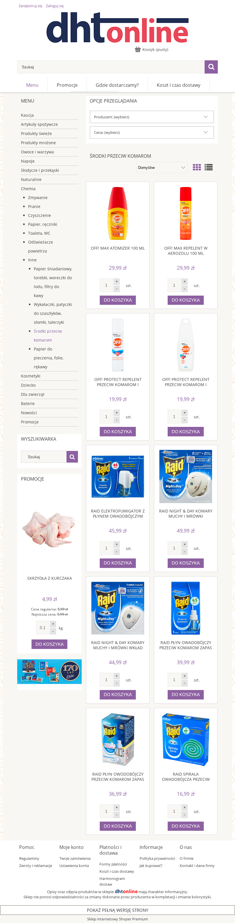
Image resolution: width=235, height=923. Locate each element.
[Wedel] (49, 671)
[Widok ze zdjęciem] (197, 167)
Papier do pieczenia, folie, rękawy (48, 357)
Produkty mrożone (38, 142)
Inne (32, 260)
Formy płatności (113, 864)
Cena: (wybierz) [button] (107, 132)
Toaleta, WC (39, 233)
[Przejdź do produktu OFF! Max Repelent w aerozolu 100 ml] (186, 213)
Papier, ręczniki (42, 224)
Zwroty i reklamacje (35, 865)
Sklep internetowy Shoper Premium (117, 919)
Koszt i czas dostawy (116, 871)
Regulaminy (29, 858)
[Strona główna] (117, 27)
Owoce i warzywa (37, 152)
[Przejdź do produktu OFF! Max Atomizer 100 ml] (118, 213)
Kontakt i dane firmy (197, 865)
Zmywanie (38, 197)
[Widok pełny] (209, 167)
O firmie (186, 858)
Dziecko (28, 385)
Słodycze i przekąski (40, 170)
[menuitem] (32, 85)
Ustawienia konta (74, 865)
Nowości (29, 412)
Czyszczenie (39, 215)
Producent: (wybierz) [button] (111, 117)
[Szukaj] (211, 67)
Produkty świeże (36, 133)
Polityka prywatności (157, 858)
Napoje (28, 161)
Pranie (34, 206)
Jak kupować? (151, 865)
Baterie (28, 403)
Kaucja (27, 115)
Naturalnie (31, 179)
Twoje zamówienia (75, 858)
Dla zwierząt (32, 394)
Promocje (30, 422)
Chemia (28, 188)
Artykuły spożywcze (39, 124)
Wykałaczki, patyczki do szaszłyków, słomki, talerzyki (53, 313)
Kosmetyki (30, 376)
